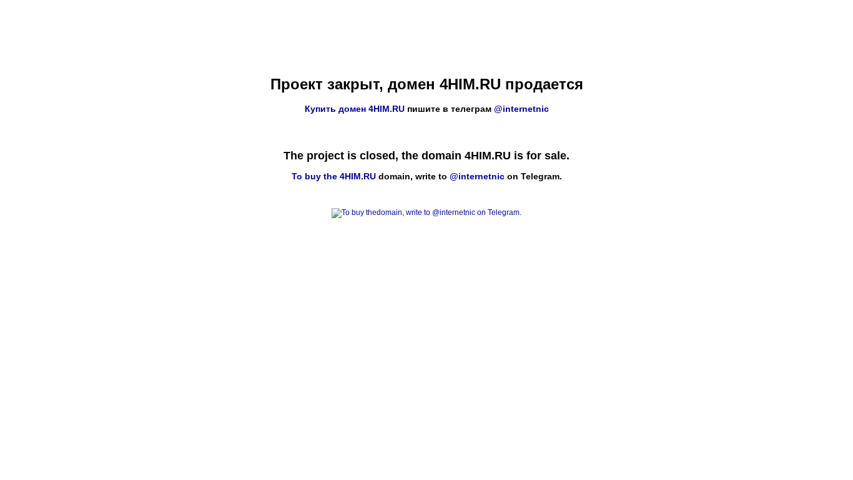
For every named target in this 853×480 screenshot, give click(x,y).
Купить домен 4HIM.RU (355, 109)
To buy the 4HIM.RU (334, 176)
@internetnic (521, 109)
